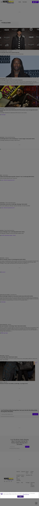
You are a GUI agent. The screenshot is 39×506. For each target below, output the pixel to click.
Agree (20, 496)
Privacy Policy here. (26, 494)
